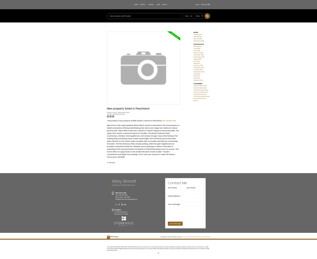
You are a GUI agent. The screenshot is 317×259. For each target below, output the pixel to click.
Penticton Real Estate (201, 92)
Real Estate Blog (199, 41)
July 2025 (197, 61)
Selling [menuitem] (150, 4)
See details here (169, 121)
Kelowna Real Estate (200, 86)
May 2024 (197, 76)
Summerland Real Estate (202, 96)
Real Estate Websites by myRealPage (200, 237)
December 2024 (199, 68)
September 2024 (199, 72)
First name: (172, 188)
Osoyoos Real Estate (200, 88)
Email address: (174, 196)
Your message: (174, 204)
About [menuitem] (164, 4)
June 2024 (197, 74)
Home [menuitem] (136, 4)
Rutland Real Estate (200, 94)
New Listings (197, 37)
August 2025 (198, 59)
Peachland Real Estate (118, 114)
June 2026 (197, 48)
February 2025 (198, 65)
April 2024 (197, 78)
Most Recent (198, 46)
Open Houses (198, 39)
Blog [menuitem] (158, 4)
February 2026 (198, 53)
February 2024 (198, 80)
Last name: (191, 188)
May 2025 (197, 63)
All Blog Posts (198, 35)
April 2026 (197, 51)
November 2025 (199, 55)
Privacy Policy (186, 237)
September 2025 (199, 57)
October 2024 (198, 70)
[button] (116, 204)
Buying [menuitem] (142, 4)
